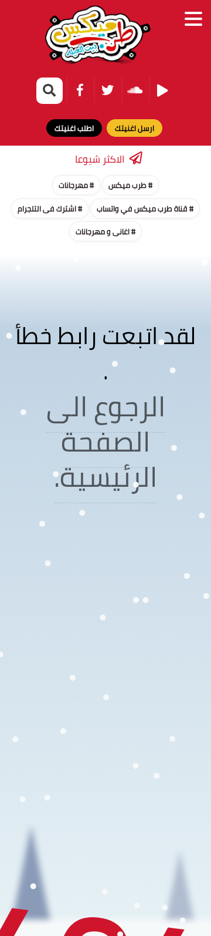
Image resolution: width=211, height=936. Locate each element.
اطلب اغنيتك (74, 128)
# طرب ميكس (130, 185)
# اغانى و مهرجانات (105, 231)
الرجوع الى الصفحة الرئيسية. (105, 441)
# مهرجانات (76, 185)
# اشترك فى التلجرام (50, 208)
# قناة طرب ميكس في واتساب (145, 208)
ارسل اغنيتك (134, 128)
